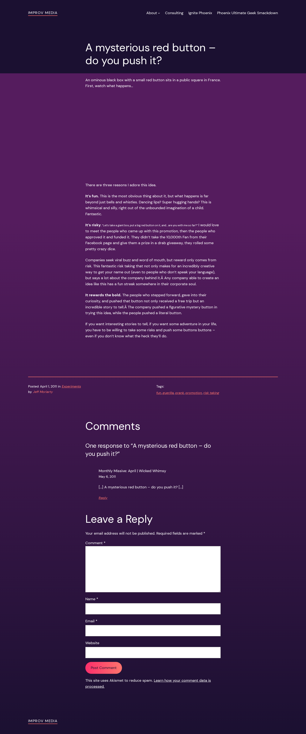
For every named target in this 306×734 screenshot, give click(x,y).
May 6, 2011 (107, 476)
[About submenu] (159, 13)
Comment (95, 542)
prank (179, 393)
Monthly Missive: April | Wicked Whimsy (132, 470)
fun (158, 393)
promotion (193, 393)
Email (91, 621)
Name (91, 598)
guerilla (168, 393)
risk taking (211, 393)
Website (92, 642)
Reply (103, 498)
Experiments (71, 386)
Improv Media (42, 12)
